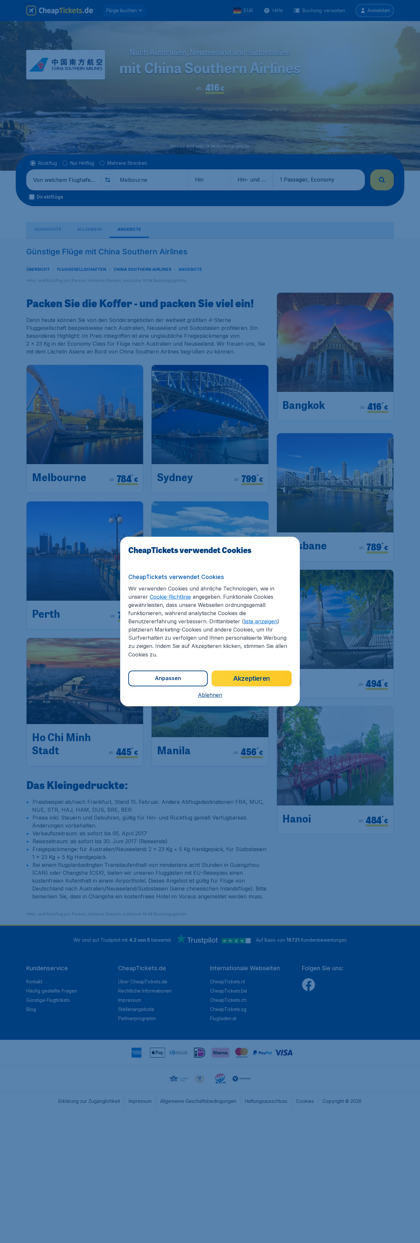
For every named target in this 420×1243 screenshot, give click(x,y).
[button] (210, 695)
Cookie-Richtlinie (170, 596)
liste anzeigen (260, 621)
